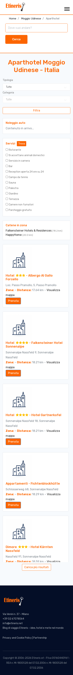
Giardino (13, 193)
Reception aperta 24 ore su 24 (26, 171)
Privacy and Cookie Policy (17, 637)
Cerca (16, 39)
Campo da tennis (18, 177)
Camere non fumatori (21, 204)
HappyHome (14, 234)
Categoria (8, 92)
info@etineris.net (13, 623)
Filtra (36, 110)
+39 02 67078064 (13, 618)
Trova (21, 143)
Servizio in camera (19, 160)
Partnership (40, 637)
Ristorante (15, 149)
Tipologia (8, 80)
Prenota (13, 301)
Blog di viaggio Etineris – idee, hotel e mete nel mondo (33, 627)
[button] (66, 8)
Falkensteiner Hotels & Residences (29, 230)
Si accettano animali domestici (26, 155)
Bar (11, 166)
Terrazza (14, 199)
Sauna (12, 182)
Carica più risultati (36, 567)
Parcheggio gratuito (20, 210)
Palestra (13, 188)
